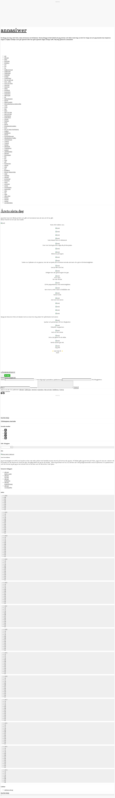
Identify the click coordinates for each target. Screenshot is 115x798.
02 (5, 507)
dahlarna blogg (8, 790)
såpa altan (7, 196)
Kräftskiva (7, 481)
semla (6, 186)
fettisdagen (7, 155)
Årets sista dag (12, 211)
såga (5, 194)
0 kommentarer (8, 372)
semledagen (7, 187)
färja (5, 160)
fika (5, 157)
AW (5, 56)
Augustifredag (8, 484)
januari (6, 165)
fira (5, 158)
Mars (5, 111)
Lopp (5, 105)
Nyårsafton (7, 117)
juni (5, 169)
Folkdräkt (7, 75)
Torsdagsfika (8, 487)
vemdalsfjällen (8, 203)
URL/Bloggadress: (97, 379)
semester (7, 184)
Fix (5, 68)
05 (5, 502)
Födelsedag (7, 78)
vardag (6, 201)
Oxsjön (6, 119)
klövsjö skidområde (10, 172)
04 (5, 504)
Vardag (6, 145)
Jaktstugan (7, 95)
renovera (7, 180)
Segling (6, 131)
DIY (5, 65)
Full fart (6, 477)
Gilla (8, 375)
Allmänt (6, 58)
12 (5, 514)
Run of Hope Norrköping (11, 129)
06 (5, 501)
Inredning (7, 90)
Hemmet (6, 85)
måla (5, 174)
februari (6, 153)
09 (5, 519)
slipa (5, 191)
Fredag (6, 76)
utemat (6, 199)
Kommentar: (33, 387)
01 (5, 509)
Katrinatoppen (8, 99)
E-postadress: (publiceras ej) (53, 379)
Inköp (6, 88)
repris (6, 182)
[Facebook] (5, 436)
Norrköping (7, 116)
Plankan (6, 121)
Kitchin (6, 100)
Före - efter (7, 82)
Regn (5, 123)
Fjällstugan (7, 71)
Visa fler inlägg (5, 418)
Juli (5, 97)
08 (5, 497)
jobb (5, 167)
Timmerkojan (8, 140)
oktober (6, 177)
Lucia (5, 107)
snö (5, 192)
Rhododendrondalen (10, 126)
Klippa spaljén (8, 102)
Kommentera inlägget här (8, 377)
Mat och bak (8, 114)
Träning (6, 141)
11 (5, 516)
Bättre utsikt (8, 474)
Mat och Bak (8, 112)
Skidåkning (7, 133)
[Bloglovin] (5, 431)
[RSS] (5, 439)
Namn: (3, 379)
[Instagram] (5, 433)
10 (5, 517)
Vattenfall (7, 146)
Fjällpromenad (8, 70)
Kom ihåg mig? (40, 379)
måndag (6, 175)
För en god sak (8, 80)
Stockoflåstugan (9, 136)
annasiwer (14, 30)
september (7, 189)
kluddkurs (7, 170)
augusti (6, 150)
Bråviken (6, 63)
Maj (5, 109)
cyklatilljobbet (8, 151)
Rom (5, 128)
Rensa (6, 124)
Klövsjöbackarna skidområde (12, 104)
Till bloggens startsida (8, 421)
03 (5, 506)
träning (6, 198)
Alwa (5, 59)
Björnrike (7, 61)
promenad (7, 179)
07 (5, 499)
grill (5, 162)
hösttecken (7, 163)
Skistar (6, 134)
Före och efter (8, 83)
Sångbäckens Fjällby (10, 138)
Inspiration (7, 92)
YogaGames (7, 148)
